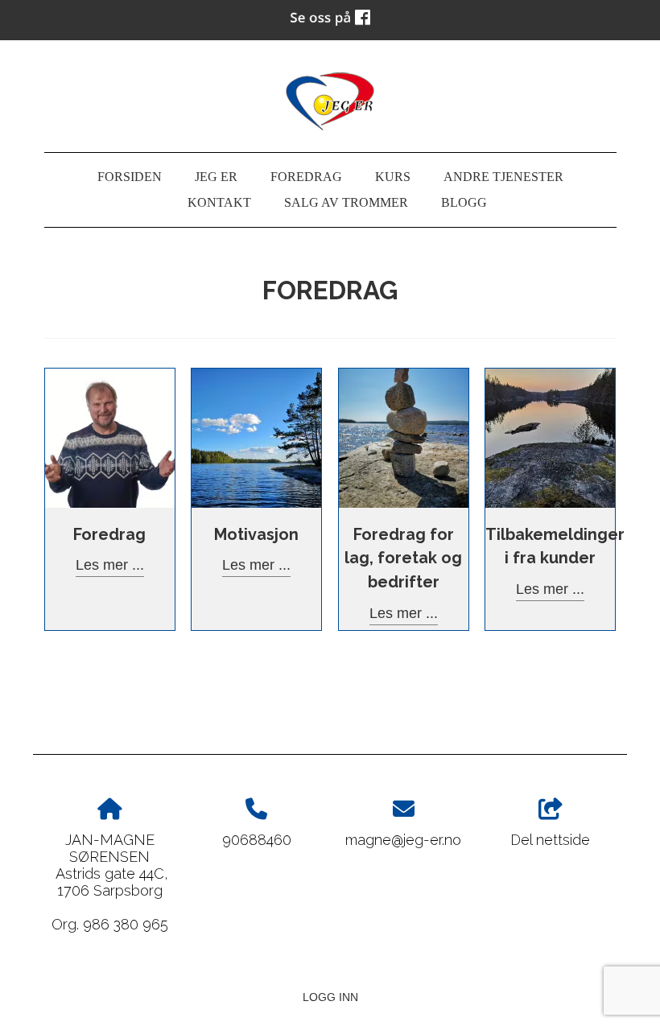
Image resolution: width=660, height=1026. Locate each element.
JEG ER (216, 177)
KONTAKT (219, 203)
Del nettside (550, 839)
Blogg (464, 203)
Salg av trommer (346, 203)
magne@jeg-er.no (403, 839)
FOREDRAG (306, 177)
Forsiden (129, 177)
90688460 (256, 839)
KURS (392, 177)
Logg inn (330, 997)
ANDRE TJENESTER (503, 177)
